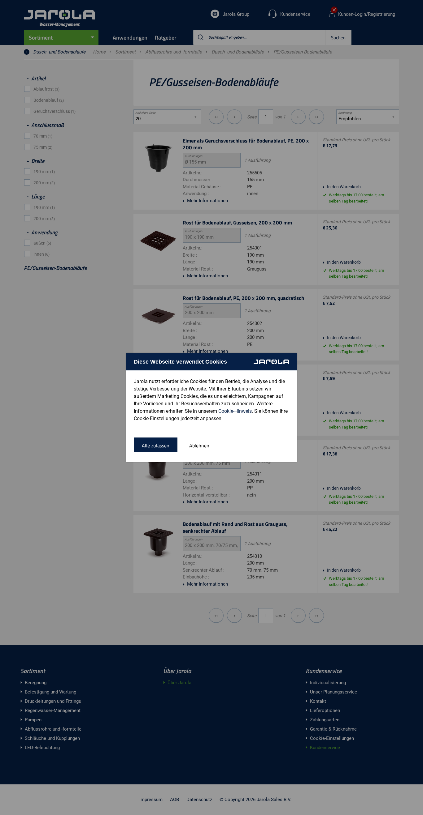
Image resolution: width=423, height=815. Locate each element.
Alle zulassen (155, 445)
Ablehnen (199, 445)
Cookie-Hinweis (235, 411)
